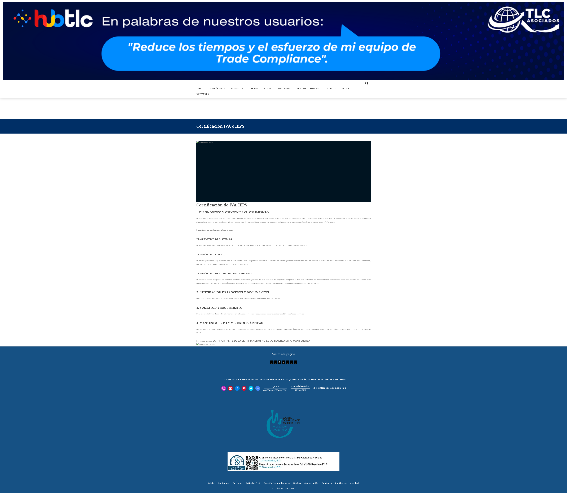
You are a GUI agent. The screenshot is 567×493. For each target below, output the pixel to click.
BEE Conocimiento (309, 89)
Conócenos (217, 89)
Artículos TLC (253, 483)
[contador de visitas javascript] (283, 362)
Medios (331, 89)
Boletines (284, 89)
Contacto (202, 94)
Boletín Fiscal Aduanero (277, 483)
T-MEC (268, 89)
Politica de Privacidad (347, 483)
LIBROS (254, 89)
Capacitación (311, 483)
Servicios (237, 89)
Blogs (345, 89)
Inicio (200, 89)
